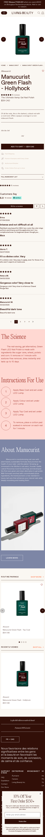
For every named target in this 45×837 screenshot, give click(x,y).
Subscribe (22, 821)
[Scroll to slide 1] (19, 642)
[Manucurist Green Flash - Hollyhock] (22, 681)
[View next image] (41, 39)
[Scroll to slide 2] (21, 642)
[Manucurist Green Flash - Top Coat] (22, 611)
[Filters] (36, 206)
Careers (15, 779)
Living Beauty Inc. (18, 782)
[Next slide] (42, 610)
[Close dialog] (40, 794)
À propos (15, 776)
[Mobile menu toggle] (4, 12)
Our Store (5, 787)
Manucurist (14, 65)
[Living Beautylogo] (22, 13)
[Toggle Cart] (43, 13)
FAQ (2, 777)
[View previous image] (3, 39)
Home (3, 65)
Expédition (5, 781)
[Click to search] (39, 13)
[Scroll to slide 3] (23, 642)
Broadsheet (33, 771)
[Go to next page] (34, 321)
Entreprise (18, 771)
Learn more (12, 558)
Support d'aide (5, 772)
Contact (4, 784)
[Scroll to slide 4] (25, 642)
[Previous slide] (2, 610)
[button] (6, 95)
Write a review (17, 206)
